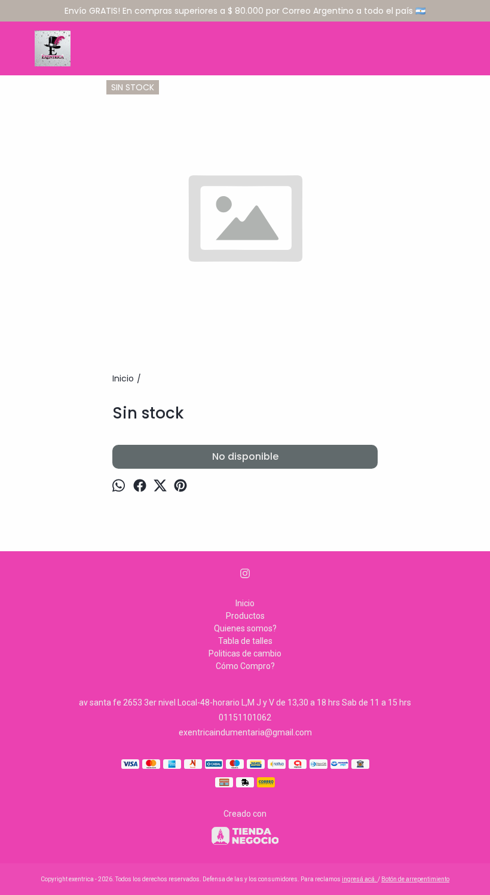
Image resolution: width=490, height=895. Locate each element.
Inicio (245, 603)
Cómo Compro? (245, 666)
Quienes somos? (245, 628)
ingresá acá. (360, 879)
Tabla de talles (245, 641)
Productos (245, 616)
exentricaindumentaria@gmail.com (245, 732)
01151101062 (245, 717)
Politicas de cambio (245, 653)
